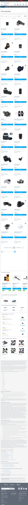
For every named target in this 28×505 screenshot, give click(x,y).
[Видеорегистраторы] (14, 343)
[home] (1, 9)
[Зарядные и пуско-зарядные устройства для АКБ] (22, 343)
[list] (26, 16)
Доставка (2, 499)
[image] (7, 23)
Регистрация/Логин (13, 494)
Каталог (2, 494)
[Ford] (14, 310)
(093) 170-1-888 (14, 491)
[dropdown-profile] (20, 4)
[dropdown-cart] (23, 4)
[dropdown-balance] (26, 4)
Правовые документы (21, 497)
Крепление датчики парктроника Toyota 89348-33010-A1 (9, 465)
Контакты (20, 496)
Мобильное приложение (4, 502)
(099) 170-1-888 (9, 491)
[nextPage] (15, 251)
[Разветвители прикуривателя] (14, 350)
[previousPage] (2, 251)
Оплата (2, 498)
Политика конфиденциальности (23, 495)
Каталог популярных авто (4, 495)
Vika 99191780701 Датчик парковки (22, 330)
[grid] (25, 16)
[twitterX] (26, 488)
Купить (7, 34)
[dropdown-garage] (17, 4)
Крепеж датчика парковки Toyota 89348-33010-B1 (8, 466)
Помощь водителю (4, 9)
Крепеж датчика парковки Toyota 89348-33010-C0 (8, 464)
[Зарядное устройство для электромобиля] (6, 343)
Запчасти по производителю (4, 496)
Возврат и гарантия (3, 500)
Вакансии (20, 500)
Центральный (6, 5)
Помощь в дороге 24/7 (6, 2)
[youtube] (23, 488)
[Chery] (22, 307)
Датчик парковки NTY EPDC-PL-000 (5, 452)
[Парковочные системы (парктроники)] (22, 350)
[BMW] (14, 307)
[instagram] (21, 488)
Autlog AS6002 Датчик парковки (23, 325)
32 (10, 16)
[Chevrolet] (5, 310)
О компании (20, 494)
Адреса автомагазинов (24, 491)
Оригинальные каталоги (4, 497)
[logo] (2, 4)
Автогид (20, 499)
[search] (15, 4)
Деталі (21, 0)
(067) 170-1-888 (4, 491)
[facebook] (19, 488)
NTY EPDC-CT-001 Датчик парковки (22, 320)
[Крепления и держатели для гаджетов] (6, 350)
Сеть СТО (3, 2)
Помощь (2, 501)
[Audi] (5, 307)
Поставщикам (20, 498)
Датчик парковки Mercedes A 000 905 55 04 (5, 455)
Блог (10, 2)
